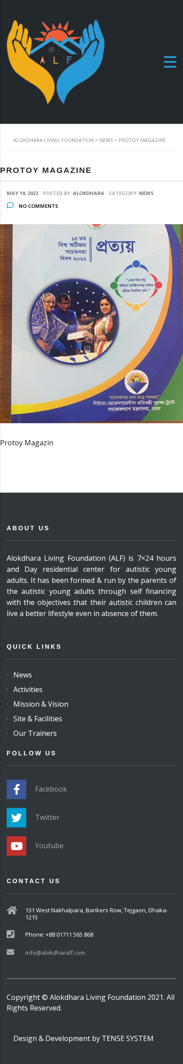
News (22, 675)
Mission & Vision (40, 704)
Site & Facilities (37, 718)
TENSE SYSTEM (128, 1038)
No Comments (37, 206)
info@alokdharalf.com (55, 953)
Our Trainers (35, 733)
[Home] (55, 61)
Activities (28, 689)
